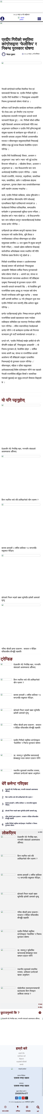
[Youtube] (23, 1098)
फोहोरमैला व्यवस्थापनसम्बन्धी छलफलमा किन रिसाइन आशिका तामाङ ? (28, 991)
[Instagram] (26, 1098)
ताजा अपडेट (5, 1111)
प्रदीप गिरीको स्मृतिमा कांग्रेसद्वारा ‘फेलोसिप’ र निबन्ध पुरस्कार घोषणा (29, 934)
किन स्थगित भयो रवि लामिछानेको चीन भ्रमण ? (20, 500)
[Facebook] (16, 1098)
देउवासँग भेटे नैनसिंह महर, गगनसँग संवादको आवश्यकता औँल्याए (28, 840)
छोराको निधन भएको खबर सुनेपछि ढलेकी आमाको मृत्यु (21, 811)
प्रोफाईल (28, 1111)
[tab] (21, 832)
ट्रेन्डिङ (18, 1111)
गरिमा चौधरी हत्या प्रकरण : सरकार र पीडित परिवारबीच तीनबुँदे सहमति (28, 915)
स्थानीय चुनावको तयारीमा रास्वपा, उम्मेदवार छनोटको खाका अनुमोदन (27, 972)
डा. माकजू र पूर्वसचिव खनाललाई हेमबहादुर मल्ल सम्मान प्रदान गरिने (27, 953)
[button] (38, 1107)
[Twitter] (19, 1098)
